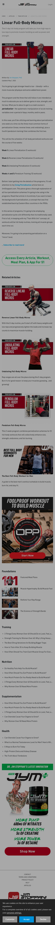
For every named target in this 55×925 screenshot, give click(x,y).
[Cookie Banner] (27, 912)
